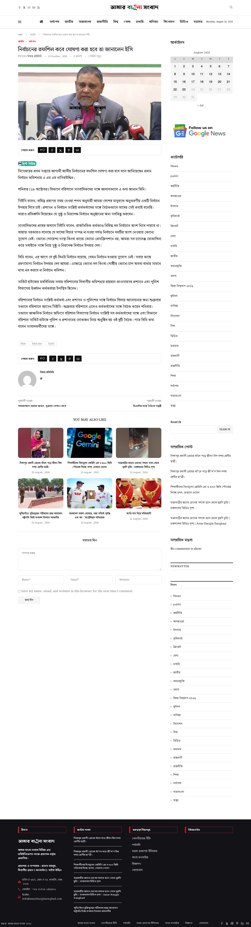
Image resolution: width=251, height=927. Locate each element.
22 (175, 90)
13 (219, 74)
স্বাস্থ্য (173, 406)
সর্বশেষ (54, 21)
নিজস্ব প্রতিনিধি (35, 56)
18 (201, 82)
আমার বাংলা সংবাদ (16, 924)
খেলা (127, 21)
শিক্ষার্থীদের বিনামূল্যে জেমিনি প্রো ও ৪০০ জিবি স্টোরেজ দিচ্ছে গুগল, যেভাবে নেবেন (96, 866)
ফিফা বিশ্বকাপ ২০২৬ (182, 286)
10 (193, 74)
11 (201, 74)
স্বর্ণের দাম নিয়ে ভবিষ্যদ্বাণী (138, 513)
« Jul (200, 105)
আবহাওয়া (176, 196)
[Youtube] (29, 7)
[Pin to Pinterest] (68, 150)
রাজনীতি (102, 21)
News (174, 166)
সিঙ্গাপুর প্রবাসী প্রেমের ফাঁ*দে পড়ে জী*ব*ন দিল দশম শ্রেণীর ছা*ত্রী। (96, 853)
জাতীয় (69, 21)
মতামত (198, 21)
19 (210, 82)
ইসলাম (174, 206)
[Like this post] (43, 150)
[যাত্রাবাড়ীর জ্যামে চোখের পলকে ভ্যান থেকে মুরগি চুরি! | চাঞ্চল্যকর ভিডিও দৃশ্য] (138, 443)
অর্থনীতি (175, 186)
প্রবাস (174, 276)
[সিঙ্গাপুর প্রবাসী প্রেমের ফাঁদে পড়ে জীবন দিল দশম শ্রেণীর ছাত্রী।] (40, 443)
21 (228, 82)
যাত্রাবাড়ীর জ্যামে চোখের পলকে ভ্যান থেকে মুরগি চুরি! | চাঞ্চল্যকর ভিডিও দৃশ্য (97, 879)
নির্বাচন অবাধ (37, 343)
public (174, 176)
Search (176, 422)
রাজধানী (175, 356)
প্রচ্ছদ (20, 34)
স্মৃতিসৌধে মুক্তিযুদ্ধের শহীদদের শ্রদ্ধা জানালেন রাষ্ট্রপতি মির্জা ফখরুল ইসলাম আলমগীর (96, 909)
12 (210, 74)
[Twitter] (24, 7)
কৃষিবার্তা (175, 216)
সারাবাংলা (85, 21)
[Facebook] (19, 7)
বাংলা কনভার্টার (172, 923)
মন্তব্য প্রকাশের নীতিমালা (148, 923)
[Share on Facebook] (52, 150)
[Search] (231, 7)
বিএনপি (51, 343)
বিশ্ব (115, 21)
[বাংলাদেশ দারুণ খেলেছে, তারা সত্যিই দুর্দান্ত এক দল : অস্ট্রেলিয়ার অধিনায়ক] (89, 493)
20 (219, 82)
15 (175, 82)
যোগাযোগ (203, 923)
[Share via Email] (77, 150)
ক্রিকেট (174, 226)
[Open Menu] (19, 22)
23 (184, 90)
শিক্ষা (173, 376)
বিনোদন (169, 21)
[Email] (33, 7)
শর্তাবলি (126, 923)
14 (228, 74)
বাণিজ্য (153, 21)
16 (184, 82)
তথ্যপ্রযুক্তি (176, 266)
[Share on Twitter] (60, 150)
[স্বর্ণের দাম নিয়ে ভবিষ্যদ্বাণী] (138, 493)
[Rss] (38, 7)
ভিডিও (184, 21)
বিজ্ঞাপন (189, 923)
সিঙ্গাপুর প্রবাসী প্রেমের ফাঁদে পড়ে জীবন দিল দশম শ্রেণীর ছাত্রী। (97, 839)
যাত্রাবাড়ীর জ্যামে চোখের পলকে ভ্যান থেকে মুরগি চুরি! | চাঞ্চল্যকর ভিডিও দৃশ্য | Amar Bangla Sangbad (97, 895)
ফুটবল (174, 296)
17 (193, 82)
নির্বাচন (23, 343)
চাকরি (140, 21)
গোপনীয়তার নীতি (109, 923)
